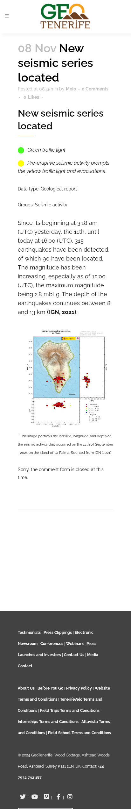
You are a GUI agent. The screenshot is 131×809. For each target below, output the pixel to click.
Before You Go (50, 688)
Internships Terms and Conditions (48, 722)
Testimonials (29, 632)
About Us (26, 688)
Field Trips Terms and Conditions (70, 710)
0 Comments (95, 88)
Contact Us (74, 655)
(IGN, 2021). (62, 312)
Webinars (75, 643)
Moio (71, 88)
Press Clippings (58, 632)
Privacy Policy (79, 688)
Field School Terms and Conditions (79, 733)
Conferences (51, 643)
